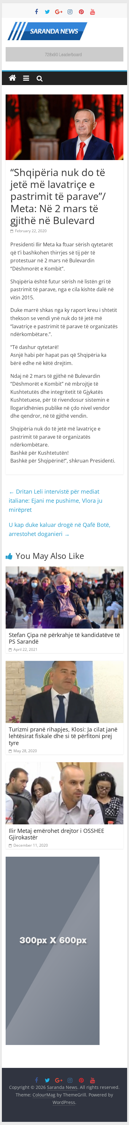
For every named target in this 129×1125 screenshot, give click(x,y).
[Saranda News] (12, 78)
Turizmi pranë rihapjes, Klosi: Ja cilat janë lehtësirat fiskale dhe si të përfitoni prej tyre (63, 736)
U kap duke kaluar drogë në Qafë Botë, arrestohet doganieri (60, 529)
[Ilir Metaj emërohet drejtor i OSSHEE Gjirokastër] (64, 766)
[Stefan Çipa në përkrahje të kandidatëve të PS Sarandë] (64, 570)
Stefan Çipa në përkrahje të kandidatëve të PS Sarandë (64, 638)
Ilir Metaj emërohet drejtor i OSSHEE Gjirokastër (56, 834)
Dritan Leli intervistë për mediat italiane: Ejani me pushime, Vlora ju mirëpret (55, 500)
